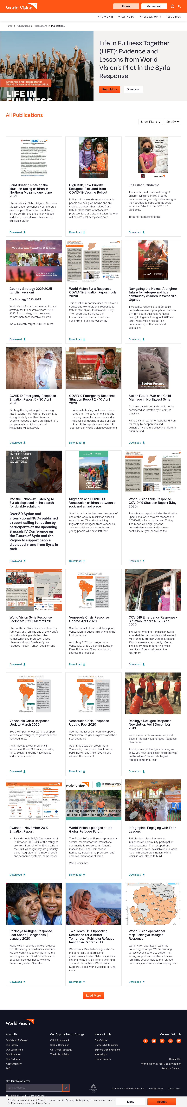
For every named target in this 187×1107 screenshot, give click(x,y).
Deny (130, 1101)
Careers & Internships (106, 1045)
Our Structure (13, 1054)
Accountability (14, 1063)
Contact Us (175, 1059)
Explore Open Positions (107, 1049)
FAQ (8, 1068)
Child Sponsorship (60, 1040)
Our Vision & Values (16, 1040)
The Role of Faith (59, 1054)
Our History (12, 1045)
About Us (11, 1034)
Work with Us (103, 1034)
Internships (101, 1054)
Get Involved (154, 6)
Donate (126, 6)
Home (9, 25)
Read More (109, 89)
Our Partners (13, 1059)
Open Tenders (103, 1059)
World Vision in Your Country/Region (161, 1063)
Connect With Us (170, 1034)
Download (133, 89)
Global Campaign (59, 1045)
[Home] (18, 6)
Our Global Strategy (61, 1049)
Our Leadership (14, 1049)
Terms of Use (174, 1088)
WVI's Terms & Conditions (34, 1096)
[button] (179, 6)
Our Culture (101, 1040)
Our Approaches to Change (67, 1034)
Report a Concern (171, 1068)
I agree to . (28, 1095)
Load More (93, 995)
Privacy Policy (156, 1088)
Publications (23, 25)
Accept (162, 1101)
